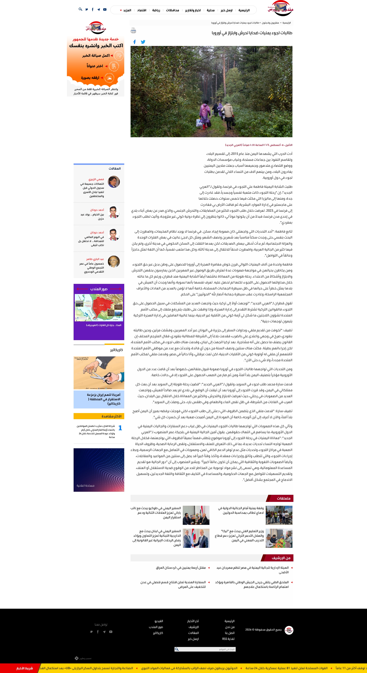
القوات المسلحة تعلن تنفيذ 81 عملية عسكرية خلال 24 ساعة (318, 668)
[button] (115, 289)
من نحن (230, 627)
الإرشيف (194, 627)
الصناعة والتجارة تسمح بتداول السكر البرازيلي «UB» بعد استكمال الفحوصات (113, 668)
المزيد (127, 10)
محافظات (172, 10)
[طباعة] (133, 30)
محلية (211, 10)
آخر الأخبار (193, 621)
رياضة (156, 10)
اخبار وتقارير (193, 10)
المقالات (115, 168)
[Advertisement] (164, 177)
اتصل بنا (230, 633)
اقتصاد (141, 10)
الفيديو (159, 621)
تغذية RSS (228, 638)
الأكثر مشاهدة (111, 416)
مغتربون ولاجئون (270, 22)
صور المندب (156, 627)
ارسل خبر (226, 10)
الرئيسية (244, 10)
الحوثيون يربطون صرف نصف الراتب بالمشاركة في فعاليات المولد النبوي (221, 668)
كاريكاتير (116, 349)
